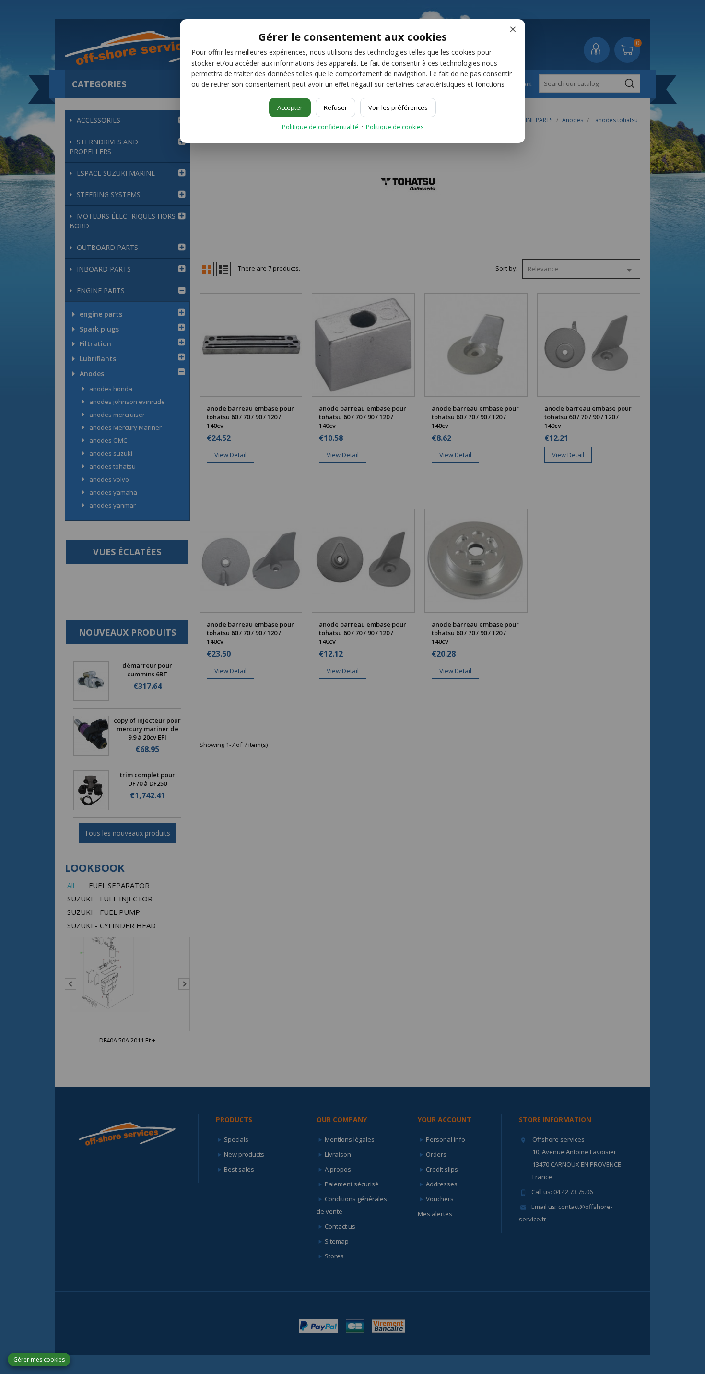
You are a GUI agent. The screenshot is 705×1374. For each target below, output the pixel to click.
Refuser (335, 107)
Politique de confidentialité (320, 127)
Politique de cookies (394, 127)
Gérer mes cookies (39, 1359)
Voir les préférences (398, 107)
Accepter (290, 107)
